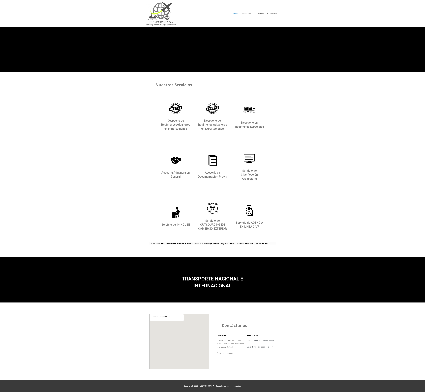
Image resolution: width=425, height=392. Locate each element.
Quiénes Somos (247, 14)
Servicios (260, 14)
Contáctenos (272, 14)
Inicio (235, 14)
